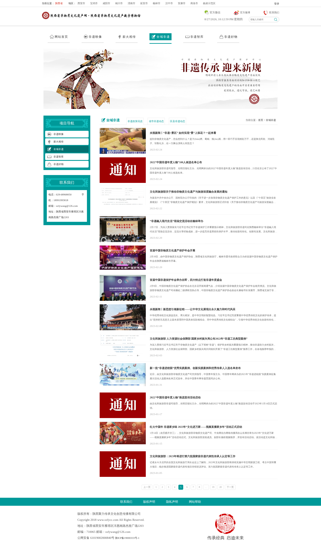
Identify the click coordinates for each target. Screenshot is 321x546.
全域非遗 (271, 120)
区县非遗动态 (177, 121)
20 (220, 487)
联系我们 (126, 501)
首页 (260, 120)
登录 (276, 3)
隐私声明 (172, 501)
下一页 (230, 487)
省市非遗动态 (156, 121)
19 (213, 487)
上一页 (146, 487)
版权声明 (149, 501)
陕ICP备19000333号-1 (127, 538)
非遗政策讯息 (135, 121)
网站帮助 (195, 501)
